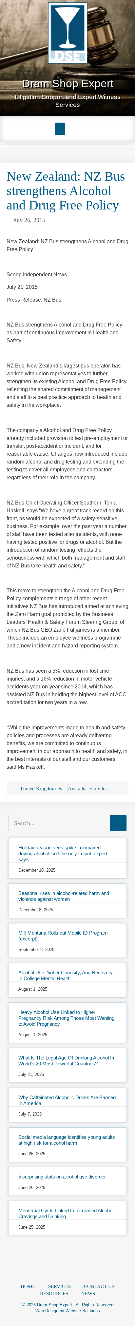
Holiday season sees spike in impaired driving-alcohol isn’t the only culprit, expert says (62, 853)
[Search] (118, 823)
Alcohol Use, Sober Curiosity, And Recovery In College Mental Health (65, 975)
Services (59, 1286)
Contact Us (99, 1286)
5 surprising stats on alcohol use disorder (62, 1176)
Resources (54, 1293)
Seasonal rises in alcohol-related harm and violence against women (63, 896)
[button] (60, 129)
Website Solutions (83, 1310)
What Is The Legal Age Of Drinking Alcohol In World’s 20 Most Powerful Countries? (66, 1060)
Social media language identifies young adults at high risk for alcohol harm (66, 1140)
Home (28, 1286)
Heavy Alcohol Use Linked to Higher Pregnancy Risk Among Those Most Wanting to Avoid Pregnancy (66, 1018)
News (88, 1293)
